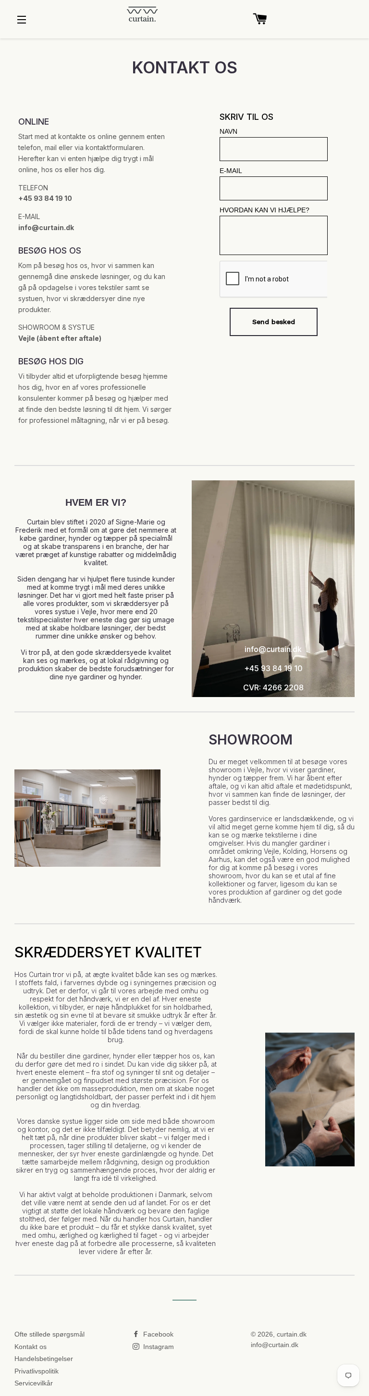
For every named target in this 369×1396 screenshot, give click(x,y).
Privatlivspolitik (36, 1371)
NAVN (228, 131)
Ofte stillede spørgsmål (49, 1334)
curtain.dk (292, 1334)
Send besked (273, 322)
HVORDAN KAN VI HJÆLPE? (264, 210)
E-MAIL (231, 170)
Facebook (157, 1334)
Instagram (157, 1346)
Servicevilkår (33, 1383)
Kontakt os (30, 1346)
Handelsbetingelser (43, 1358)
